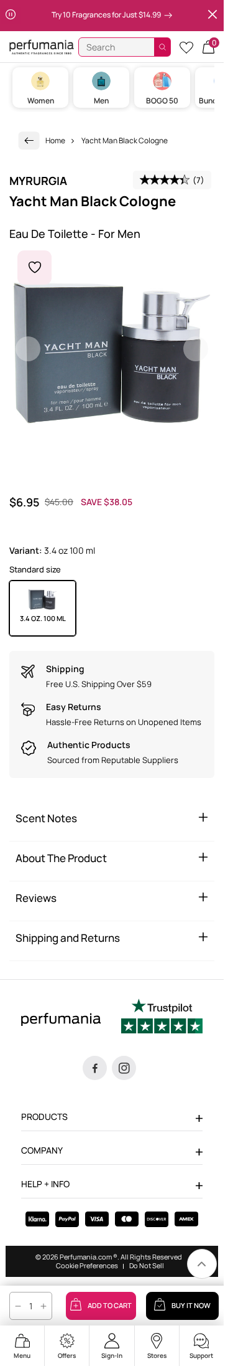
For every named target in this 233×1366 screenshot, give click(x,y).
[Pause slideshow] (11, 15)
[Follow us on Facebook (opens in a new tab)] (95, 1068)
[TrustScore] (162, 1017)
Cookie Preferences (87, 1265)
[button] (208, 47)
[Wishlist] (186, 47)
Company (42, 1150)
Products (44, 1116)
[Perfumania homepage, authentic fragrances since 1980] (41, 46)
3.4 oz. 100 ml (43, 618)
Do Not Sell (146, 1265)
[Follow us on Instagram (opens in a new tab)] (124, 1068)
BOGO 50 (162, 100)
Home (55, 140)
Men (101, 100)
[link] (29, 140)
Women (40, 100)
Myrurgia (38, 180)
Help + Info (45, 1184)
